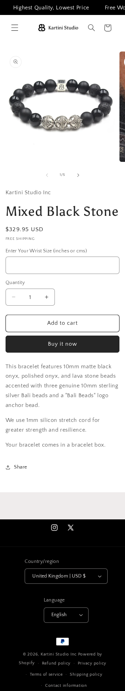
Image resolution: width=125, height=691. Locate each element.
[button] (15, 28)
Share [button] (20, 467)
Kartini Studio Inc (59, 654)
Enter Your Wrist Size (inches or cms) (46, 251)
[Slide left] (47, 175)
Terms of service (46, 674)
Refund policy (56, 663)
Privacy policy (92, 663)
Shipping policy (86, 674)
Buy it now (62, 344)
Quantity (15, 282)
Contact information (66, 685)
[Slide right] (78, 175)
